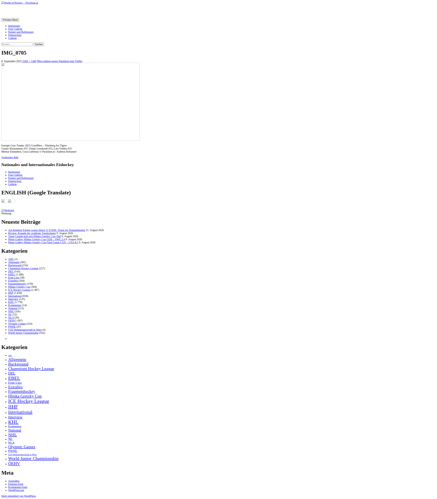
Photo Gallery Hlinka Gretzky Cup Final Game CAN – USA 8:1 (43, 242)
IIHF (10, 292)
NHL (11, 311)
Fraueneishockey (17, 283)
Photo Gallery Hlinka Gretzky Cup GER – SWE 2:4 (36, 239)
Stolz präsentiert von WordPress (18, 496)
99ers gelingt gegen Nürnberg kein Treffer (59, 61)
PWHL (12, 326)
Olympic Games (17, 323)
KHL (11, 302)
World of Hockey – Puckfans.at (37, 11)
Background (15, 265)
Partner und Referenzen (21, 32)
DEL (10, 271)
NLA (11, 317)
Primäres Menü (10, 20)
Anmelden (13, 481)
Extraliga (13, 280)
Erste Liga (13, 277)
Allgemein (13, 262)
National (12, 308)
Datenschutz (15, 35)
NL (10, 314)
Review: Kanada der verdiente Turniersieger (32, 233)
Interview (13, 299)
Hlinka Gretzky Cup (19, 286)
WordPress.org (16, 490)
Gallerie (12, 38)
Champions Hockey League (23, 268)
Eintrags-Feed (15, 484)
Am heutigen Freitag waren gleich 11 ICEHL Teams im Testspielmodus (46, 230)
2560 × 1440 (29, 61)
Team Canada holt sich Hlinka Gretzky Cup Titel (34, 236)
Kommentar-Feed (17, 487)
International (15, 296)
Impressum (14, 25)
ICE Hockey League (19, 289)
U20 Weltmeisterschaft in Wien (25, 329)
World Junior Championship (23, 332)
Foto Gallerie (15, 28)
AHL (11, 259)
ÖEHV (12, 320)
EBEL (11, 274)
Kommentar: (15, 305)
